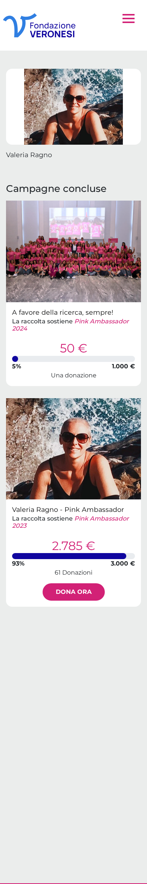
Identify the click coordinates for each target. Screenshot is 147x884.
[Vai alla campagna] (73, 251)
